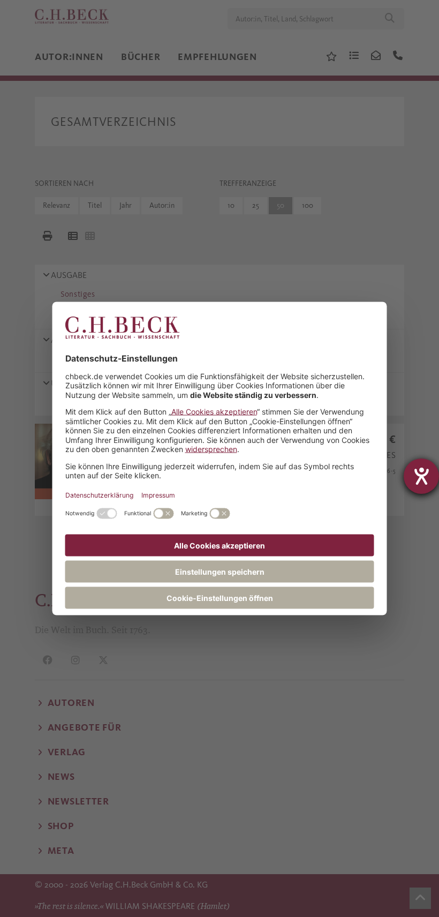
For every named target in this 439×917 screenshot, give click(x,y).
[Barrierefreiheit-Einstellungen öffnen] (421, 476)
